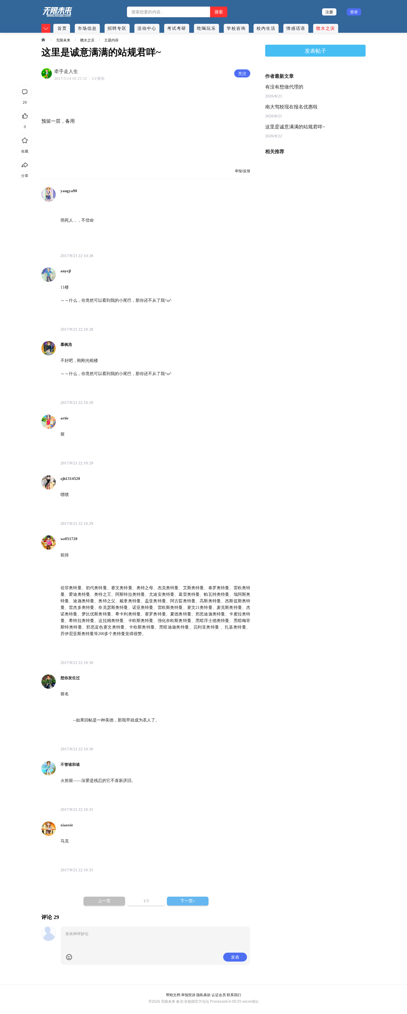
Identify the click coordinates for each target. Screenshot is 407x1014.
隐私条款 (203, 994)
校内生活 (266, 28)
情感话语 (295, 28)
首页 (62, 28)
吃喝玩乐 (206, 28)
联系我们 (234, 994)
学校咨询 (236, 28)
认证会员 (219, 994)
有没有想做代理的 (284, 86)
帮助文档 (173, 994)
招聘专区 (117, 28)
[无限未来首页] (43, 39)
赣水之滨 (325, 28)
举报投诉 (188, 994)
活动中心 (146, 28)
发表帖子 (315, 50)
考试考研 (176, 28)
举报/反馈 (242, 170)
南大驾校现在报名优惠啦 (291, 106)
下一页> (187, 901)
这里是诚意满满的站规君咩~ (295, 126)
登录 (354, 12)
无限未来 (63, 40)
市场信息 (87, 28)
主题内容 (111, 40)
